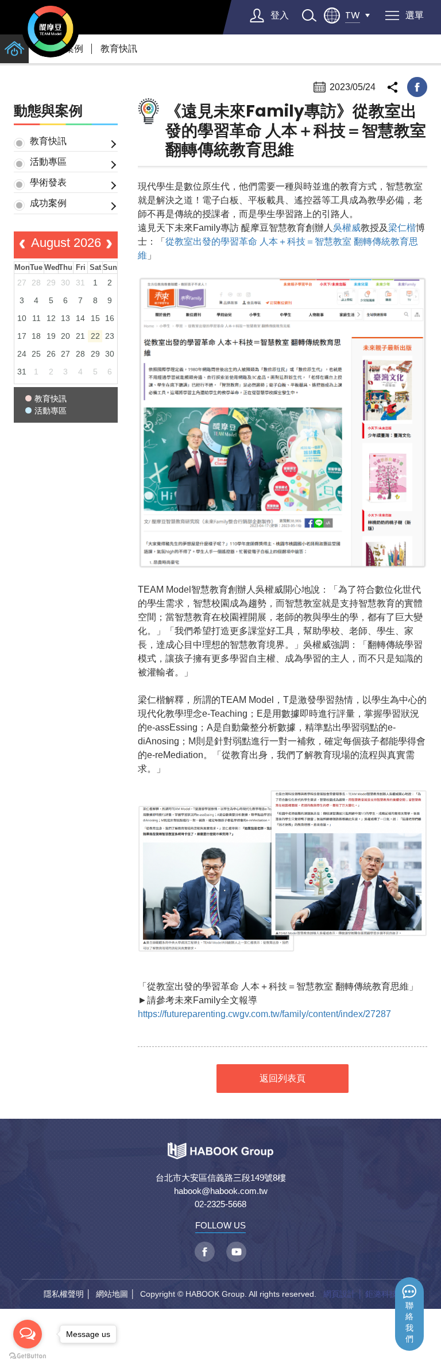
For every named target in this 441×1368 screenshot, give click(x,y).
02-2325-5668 (220, 1204)
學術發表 (48, 182)
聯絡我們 (409, 1322)
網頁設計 (339, 1294)
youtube (236, 1252)
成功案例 (48, 203)
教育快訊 (118, 48)
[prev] (22, 245)
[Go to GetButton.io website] (27, 1356)
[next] (109, 245)
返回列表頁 (282, 1078)
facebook (417, 87)
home (14, 48)
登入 (279, 15)
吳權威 (347, 228)
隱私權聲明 (64, 1294)
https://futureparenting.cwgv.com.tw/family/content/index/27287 (264, 1014)
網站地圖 (112, 1294)
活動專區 (48, 162)
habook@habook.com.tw (221, 1191)
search (309, 15)
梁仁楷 (402, 228)
